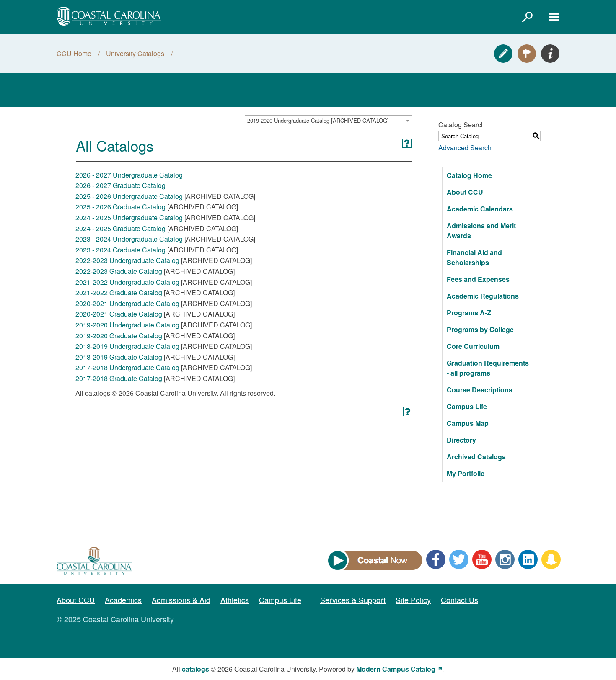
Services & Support (353, 599)
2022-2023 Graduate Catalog (118, 271)
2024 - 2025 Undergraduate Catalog (129, 217)
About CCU (465, 192)
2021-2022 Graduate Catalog (118, 292)
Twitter (458, 559)
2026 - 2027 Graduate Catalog (120, 185)
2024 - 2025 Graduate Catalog (120, 228)
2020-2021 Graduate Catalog (118, 314)
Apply (503, 54)
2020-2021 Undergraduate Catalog (127, 303)
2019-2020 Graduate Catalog (118, 335)
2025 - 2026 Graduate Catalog (120, 206)
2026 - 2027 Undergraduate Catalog (129, 175)
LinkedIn (528, 559)
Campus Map (468, 423)
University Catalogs (135, 53)
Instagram (505, 559)
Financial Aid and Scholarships (474, 257)
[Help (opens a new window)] (407, 143)
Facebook (435, 559)
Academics (123, 599)
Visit (527, 54)
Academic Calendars (480, 209)
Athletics (234, 599)
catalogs (195, 669)
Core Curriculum (473, 346)
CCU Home (74, 53)
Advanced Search (465, 147)
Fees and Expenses (478, 279)
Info (550, 54)
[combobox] (328, 120)
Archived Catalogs (476, 456)
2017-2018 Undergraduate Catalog (127, 367)
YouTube (482, 559)
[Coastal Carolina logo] (109, 16)
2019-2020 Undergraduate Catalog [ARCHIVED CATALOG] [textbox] (318, 120)
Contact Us (459, 599)
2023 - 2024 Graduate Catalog (120, 250)
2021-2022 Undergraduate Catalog (127, 282)
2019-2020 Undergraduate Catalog (127, 325)
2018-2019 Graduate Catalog (118, 357)
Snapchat (551, 559)
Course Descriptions (479, 389)
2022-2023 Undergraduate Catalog (127, 260)
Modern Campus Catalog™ (399, 669)
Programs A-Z (469, 312)
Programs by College (480, 329)
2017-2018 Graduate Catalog (118, 378)
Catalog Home (469, 175)
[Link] (527, 16)
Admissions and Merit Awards (481, 230)
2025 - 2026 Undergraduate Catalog (129, 196)
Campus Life (467, 406)
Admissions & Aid (181, 599)
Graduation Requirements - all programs (488, 368)
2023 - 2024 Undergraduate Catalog (129, 239)
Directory (461, 440)
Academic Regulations (483, 296)
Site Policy (413, 599)
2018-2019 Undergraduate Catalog (127, 346)
